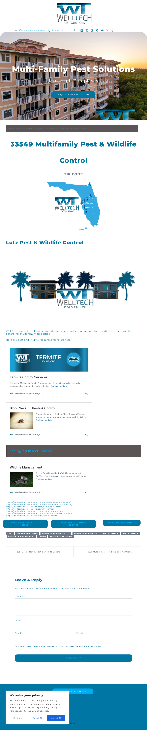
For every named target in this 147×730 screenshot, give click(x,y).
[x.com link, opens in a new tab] (107, 30)
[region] (37, 707)
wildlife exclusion (61, 536)
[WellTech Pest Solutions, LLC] (73, 14)
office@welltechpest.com (31, 30)
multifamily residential (56, 534)
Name (19, 620)
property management (21, 536)
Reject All (37, 718)
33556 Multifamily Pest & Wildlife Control (108, 552)
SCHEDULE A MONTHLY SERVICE (73, 523)
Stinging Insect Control (32, 451)
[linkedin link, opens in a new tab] (82, 30)
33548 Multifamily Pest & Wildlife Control (39, 552)
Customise (18, 718)
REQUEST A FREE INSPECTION (73, 94)
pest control (130, 534)
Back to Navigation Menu (72, 691)
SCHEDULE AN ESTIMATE (121, 522)
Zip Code (73, 174)
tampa (42, 536)
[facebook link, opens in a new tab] (97, 30)
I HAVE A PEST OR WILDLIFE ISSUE (25, 523)
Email (18, 633)
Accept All (56, 718)
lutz (10, 534)
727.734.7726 (57, 30)
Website (80, 633)
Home (12, 128)
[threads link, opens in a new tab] (92, 30)
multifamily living (27, 534)
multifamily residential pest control (96, 534)
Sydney (71, 723)
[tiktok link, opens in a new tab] (113, 30)
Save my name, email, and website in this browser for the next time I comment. (59, 647)
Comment (21, 596)
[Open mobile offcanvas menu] (75, 30)
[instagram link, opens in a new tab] (87, 30)
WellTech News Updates (30, 128)
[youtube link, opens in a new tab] (102, 30)
